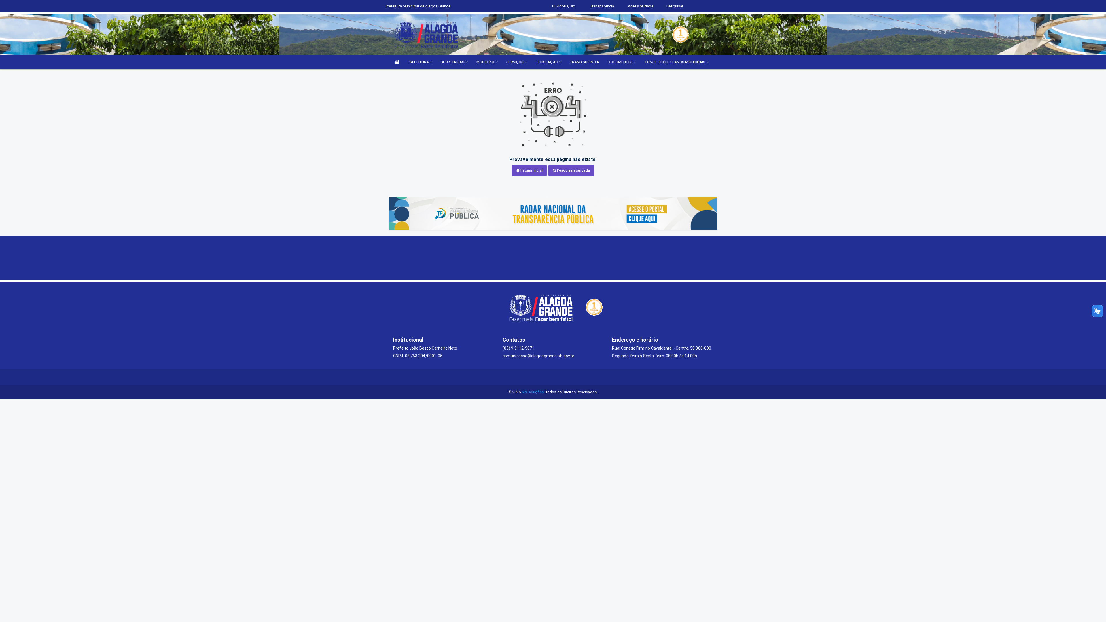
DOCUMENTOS (621, 62)
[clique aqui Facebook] (546, 377)
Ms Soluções (533, 392)
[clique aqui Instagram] (574, 377)
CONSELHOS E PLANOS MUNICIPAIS (676, 62)
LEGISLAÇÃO (547, 62)
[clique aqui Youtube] (560, 377)
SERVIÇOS (515, 62)
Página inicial (531, 170)
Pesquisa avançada (573, 170)
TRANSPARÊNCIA (584, 62)
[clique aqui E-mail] (532, 377)
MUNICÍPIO (485, 62)
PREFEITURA (419, 62)
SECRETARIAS (453, 62)
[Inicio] (397, 62)
